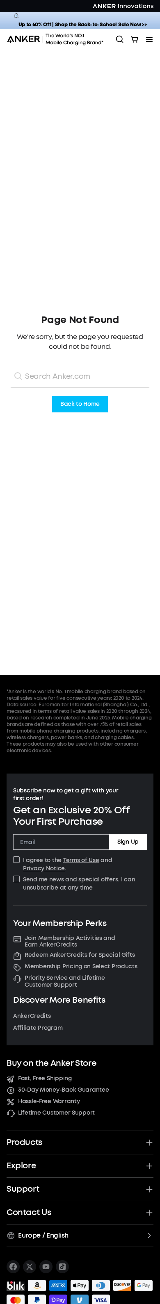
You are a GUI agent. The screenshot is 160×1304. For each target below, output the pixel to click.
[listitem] (13, 1266)
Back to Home (80, 404)
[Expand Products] (149, 1142)
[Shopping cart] (134, 39)
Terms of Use (81, 860)
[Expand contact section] (149, 1212)
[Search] (120, 39)
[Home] (58, 39)
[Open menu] (149, 39)
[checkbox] (16, 859)
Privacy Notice (44, 868)
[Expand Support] (149, 1189)
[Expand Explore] (149, 1166)
